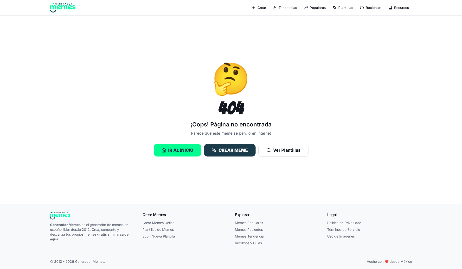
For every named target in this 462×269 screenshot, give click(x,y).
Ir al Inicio (180, 150)
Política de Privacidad (344, 223)
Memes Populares (249, 223)
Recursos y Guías (248, 243)
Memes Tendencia (249, 236)
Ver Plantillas (287, 150)
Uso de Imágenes (341, 236)
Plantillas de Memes (158, 229)
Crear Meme (233, 150)
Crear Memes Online (158, 223)
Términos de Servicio (343, 229)
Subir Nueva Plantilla (158, 236)
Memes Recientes (249, 229)
